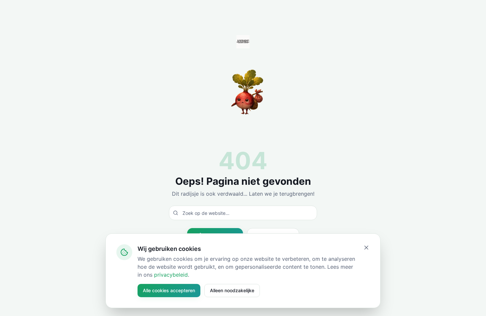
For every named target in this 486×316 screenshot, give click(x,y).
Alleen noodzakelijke (232, 290)
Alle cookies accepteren (169, 290)
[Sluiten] (366, 247)
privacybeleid (171, 274)
